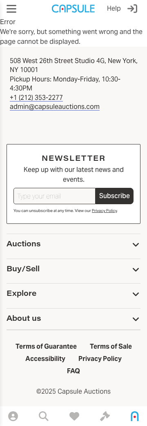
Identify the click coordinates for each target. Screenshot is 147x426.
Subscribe (114, 196)
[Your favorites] (74, 416)
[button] (11, 9)
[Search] (44, 416)
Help (114, 8)
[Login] (133, 8)
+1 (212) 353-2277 (36, 97)
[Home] (135, 416)
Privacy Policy (104, 210)
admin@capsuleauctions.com (55, 106)
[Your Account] (13, 416)
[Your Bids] (105, 416)
